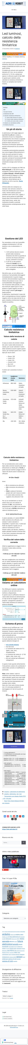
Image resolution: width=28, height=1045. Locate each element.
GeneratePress (14, 1027)
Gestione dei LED (9, 113)
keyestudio (5, 946)
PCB (11, 950)
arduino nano (19, 934)
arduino (6, 794)
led (18, 794)
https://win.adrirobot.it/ (9, 829)
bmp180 (3, 938)
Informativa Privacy (7, 1016)
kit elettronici (19, 946)
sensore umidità (12, 957)
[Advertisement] (14, 223)
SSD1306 (19, 959)
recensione (12, 952)
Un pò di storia (8, 111)
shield (24, 957)
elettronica (13, 794)
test (20, 794)
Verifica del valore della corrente (15, 121)
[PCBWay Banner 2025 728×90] (14, 104)
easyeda (5, 941)
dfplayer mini (14, 938)
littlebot (4, 948)
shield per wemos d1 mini (9, 959)
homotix (15, 944)
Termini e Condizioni (8, 1018)
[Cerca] (24, 842)
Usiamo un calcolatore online (12, 123)
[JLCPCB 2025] (14, 55)
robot (15, 952)
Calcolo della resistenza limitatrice (15, 119)
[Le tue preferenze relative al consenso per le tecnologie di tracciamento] (7, 1042)
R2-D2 (14, 950)
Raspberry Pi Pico (5, 952)
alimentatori (22, 931)
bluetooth (22, 936)
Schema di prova (9, 125)
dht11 (18, 938)
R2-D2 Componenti (20, 950)
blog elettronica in (15, 937)
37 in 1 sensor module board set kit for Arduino (11, 931)
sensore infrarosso (16, 954)
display (22, 938)
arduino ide (12, 934)
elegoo (15, 941)
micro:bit (8, 948)
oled (8, 950)
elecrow (11, 941)
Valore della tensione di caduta (14, 117)
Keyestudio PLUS (12, 946)
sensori (19, 957)
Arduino (6, 791)
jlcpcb (20, 944)
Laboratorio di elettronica (17, 791)
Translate (11, 998)
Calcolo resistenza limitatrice (12, 115)
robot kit (10, 954)
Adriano (4, 59)
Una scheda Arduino (12, 644)
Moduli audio (13, 948)
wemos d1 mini (7, 961)
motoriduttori (19, 948)
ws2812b (15, 961)
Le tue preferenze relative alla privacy (15, 1040)
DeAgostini (8, 938)
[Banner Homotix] (14, 327)
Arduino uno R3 (5, 936)
